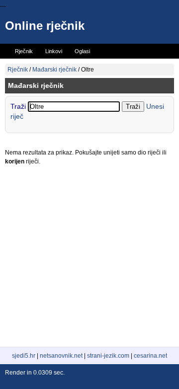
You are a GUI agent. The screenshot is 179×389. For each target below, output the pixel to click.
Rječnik (17, 69)
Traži (19, 106)
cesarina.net (150, 355)
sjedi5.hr (23, 355)
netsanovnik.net (61, 355)
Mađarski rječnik (54, 69)
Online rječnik (45, 25)
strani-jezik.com (108, 355)
